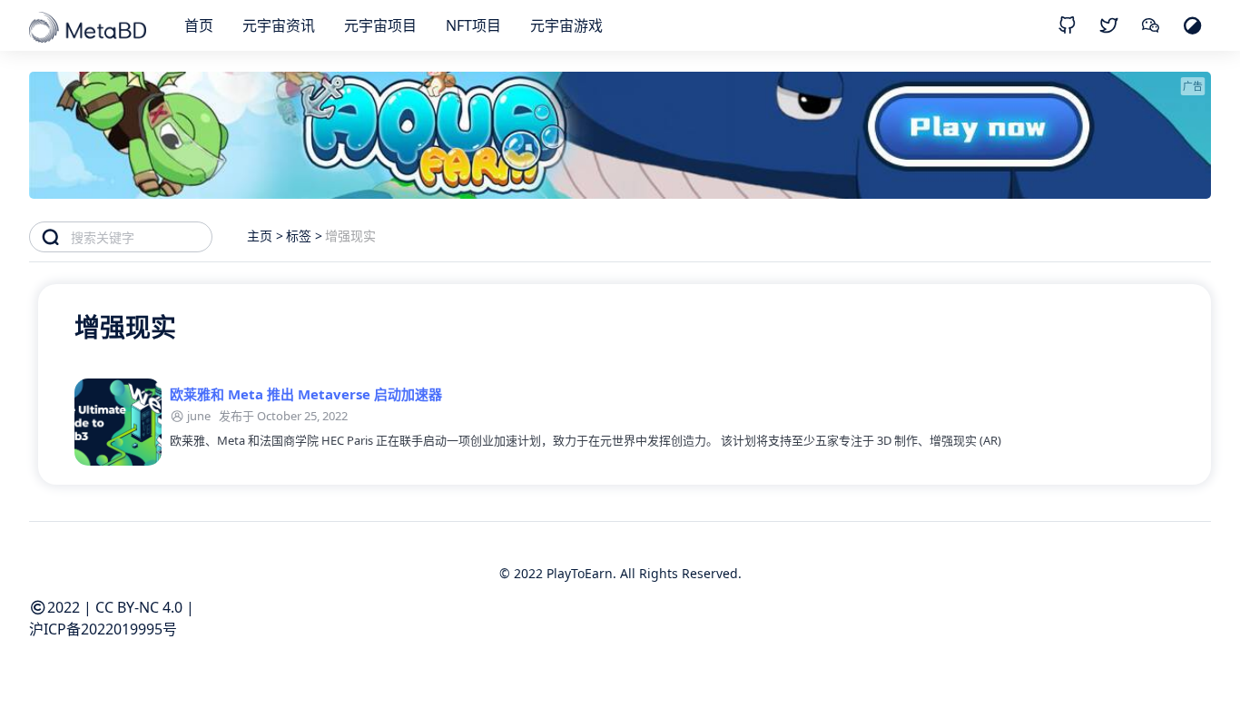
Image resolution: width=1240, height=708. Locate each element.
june (199, 416)
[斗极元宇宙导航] (89, 29)
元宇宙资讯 (278, 25)
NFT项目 (473, 25)
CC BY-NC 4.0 (138, 607)
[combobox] (141, 236)
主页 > (265, 235)
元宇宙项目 (380, 25)
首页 (198, 25)
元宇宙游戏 (566, 25)
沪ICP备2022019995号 (103, 629)
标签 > (304, 235)
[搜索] (50, 236)
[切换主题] (1192, 25)
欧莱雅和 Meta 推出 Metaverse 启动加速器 (306, 394)
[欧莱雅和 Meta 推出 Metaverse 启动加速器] (118, 422)
